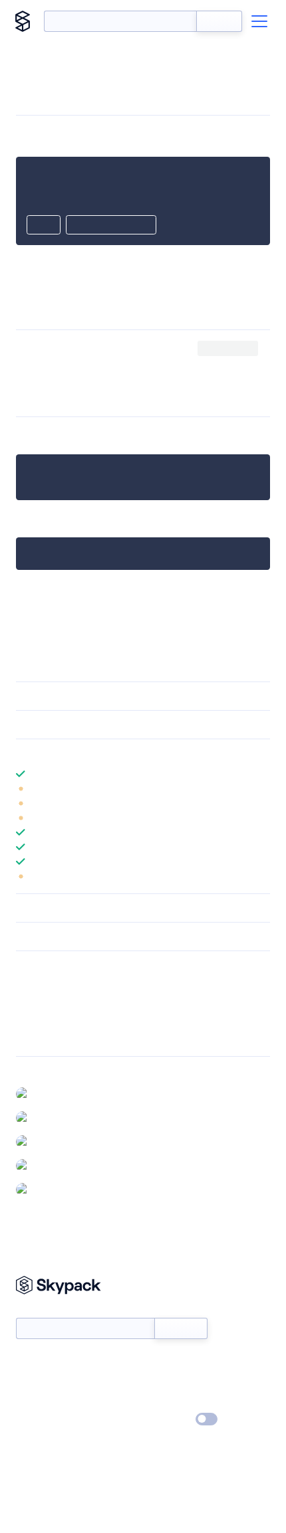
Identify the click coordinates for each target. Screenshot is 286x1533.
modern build (69, 348)
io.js (136, 364)
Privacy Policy (43, 1420)
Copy (43, 226)
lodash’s (137, 348)
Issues (28, 1020)
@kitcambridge (66, 1117)
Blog (155, 1382)
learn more (111, 753)
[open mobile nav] (259, 21)
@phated (54, 1165)
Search (219, 21)
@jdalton (53, 1093)
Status (159, 1362)
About (29, 1382)
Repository (38, 1037)
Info (261, 788)
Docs (26, 1362)
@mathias (54, 1141)
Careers (32, 1401)
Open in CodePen (111, 226)
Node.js (103, 364)
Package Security (51, 985)
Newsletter (38, 1310)
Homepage (39, 1002)
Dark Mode (167, 1419)
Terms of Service (180, 1401)
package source (92, 588)
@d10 (46, 1189)
